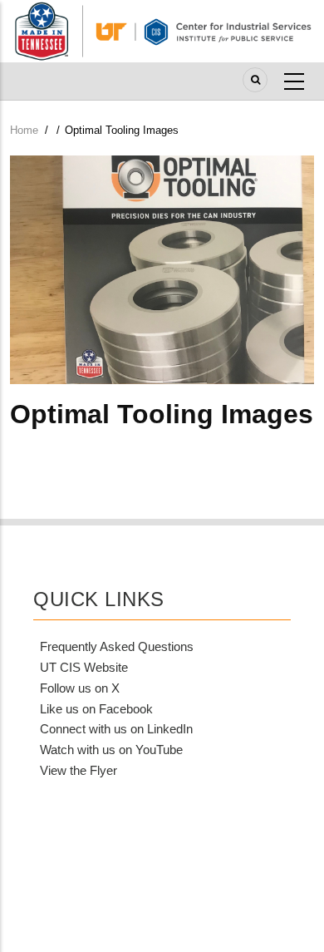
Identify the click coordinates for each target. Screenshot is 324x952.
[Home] (162, 30)
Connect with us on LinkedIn (116, 729)
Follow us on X (80, 688)
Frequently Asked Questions (117, 646)
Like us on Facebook (96, 709)
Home (24, 130)
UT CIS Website (84, 667)
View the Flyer (78, 770)
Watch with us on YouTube (111, 749)
